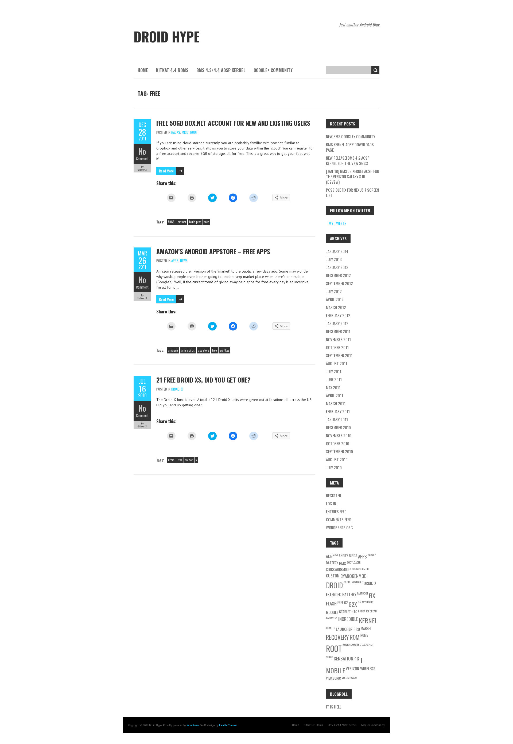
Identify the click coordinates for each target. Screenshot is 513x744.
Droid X (370, 583)
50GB (171, 222)
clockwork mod (358, 569)
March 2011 (335, 403)
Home (143, 70)
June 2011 (334, 379)
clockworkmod (337, 569)
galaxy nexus (365, 602)
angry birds (188, 350)
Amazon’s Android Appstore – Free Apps (213, 251)
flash (331, 603)
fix (372, 595)
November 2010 (338, 435)
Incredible (348, 619)
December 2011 (338, 331)
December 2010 (338, 427)
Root (194, 132)
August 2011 (336, 363)
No (142, 151)
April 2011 (334, 395)
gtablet (345, 611)
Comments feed (338, 519)
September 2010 (339, 451)
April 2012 (335, 299)
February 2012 (338, 315)
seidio (329, 657)
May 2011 (333, 387)
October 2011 (337, 347)
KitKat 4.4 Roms (172, 70)
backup (372, 555)
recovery (337, 637)
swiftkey (224, 350)
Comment (142, 158)
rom (355, 637)
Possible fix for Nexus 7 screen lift (352, 192)
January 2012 (337, 323)
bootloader (354, 562)
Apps (174, 260)
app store (203, 350)
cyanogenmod (353, 576)
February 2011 (338, 411)
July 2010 (334, 467)
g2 (346, 602)
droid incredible (353, 582)
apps (362, 556)
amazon (173, 350)
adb (329, 556)
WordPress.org (339, 527)
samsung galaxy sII (361, 644)
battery (332, 562)
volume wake (349, 677)
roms (364, 635)
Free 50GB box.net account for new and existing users (233, 123)
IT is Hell (333, 707)
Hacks (175, 132)
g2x (353, 604)
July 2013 (334, 259)
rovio (346, 644)
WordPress (193, 725)
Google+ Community (273, 70)
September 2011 (339, 355)
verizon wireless (360, 668)
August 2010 (337, 459)
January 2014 (337, 251)
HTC (354, 611)
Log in (331, 503)
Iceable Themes (228, 725)
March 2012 (336, 307)
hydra (361, 611)
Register (333, 495)
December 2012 (338, 275)
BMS (342, 563)
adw (335, 555)
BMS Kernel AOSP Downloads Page (350, 147)
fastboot (362, 593)
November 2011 (338, 339)
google (332, 612)
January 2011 (337, 419)
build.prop (195, 222)
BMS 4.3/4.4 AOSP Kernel (221, 70)
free (206, 222)
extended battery (341, 594)
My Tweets (338, 223)
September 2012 (339, 283)
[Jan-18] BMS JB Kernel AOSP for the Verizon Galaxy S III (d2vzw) (352, 176)
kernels (330, 628)
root (334, 648)
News (184, 260)
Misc (185, 132)
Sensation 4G (346, 658)
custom (333, 575)
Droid (175, 389)
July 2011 (333, 371)
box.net (182, 222)
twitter (189, 460)
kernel (368, 620)
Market (366, 628)
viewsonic (333, 678)
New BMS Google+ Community (350, 136)
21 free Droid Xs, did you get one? (203, 379)
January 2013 (337, 267)
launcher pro (348, 629)
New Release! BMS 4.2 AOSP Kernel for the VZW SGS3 (348, 160)
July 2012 (334, 291)
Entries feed (336, 511)
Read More (166, 171)
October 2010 (337, 443)
